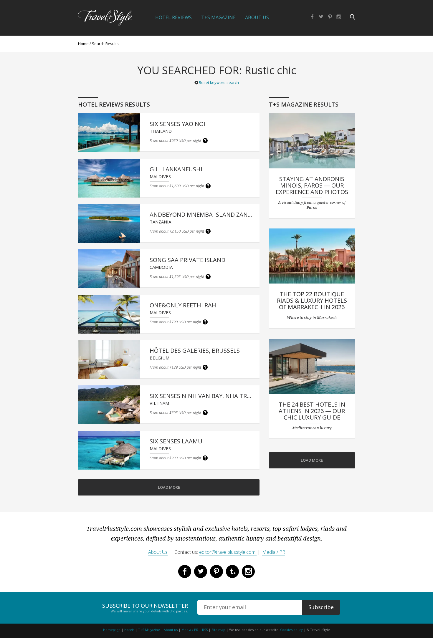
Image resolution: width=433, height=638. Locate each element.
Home (83, 43)
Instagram (339, 17)
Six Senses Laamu (176, 441)
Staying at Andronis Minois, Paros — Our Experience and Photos (312, 185)
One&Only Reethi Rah (183, 305)
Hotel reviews (173, 17)
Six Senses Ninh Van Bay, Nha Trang (205, 396)
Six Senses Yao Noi (177, 124)
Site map (218, 629)
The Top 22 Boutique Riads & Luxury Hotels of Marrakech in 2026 (312, 300)
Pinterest (330, 17)
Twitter (321, 17)
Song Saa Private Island (187, 260)
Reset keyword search (219, 82)
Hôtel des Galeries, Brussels (195, 350)
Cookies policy (291, 629)
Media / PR (273, 552)
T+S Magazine (218, 17)
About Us (257, 17)
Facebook (312, 17)
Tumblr (232, 571)
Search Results (105, 43)
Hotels (129, 629)
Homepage (111, 629)
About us (171, 629)
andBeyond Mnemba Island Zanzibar (207, 214)
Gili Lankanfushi (176, 169)
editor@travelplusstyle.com (228, 552)
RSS (205, 629)
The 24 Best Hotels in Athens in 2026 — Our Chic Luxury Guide (312, 410)
